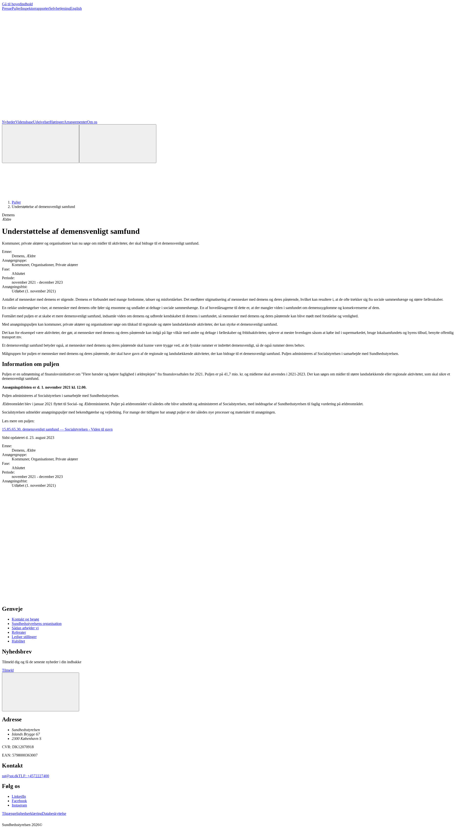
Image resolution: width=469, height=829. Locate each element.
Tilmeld (8, 670)
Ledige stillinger (24, 637)
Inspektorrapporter (35, 8)
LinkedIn (19, 796)
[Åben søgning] (40, 143)
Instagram (19, 805)
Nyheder (8, 122)
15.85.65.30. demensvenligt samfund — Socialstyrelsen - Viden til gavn (57, 429)
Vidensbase (24, 122)
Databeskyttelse (54, 813)
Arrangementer (75, 122)
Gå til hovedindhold (17, 4)
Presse (7, 8)
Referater (19, 632)
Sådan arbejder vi (25, 628)
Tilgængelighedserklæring (22, 813)
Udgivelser (41, 122)
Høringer (57, 122)
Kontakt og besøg (25, 619)
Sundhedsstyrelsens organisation (37, 624)
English (76, 8)
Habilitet (18, 641)
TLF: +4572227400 (33, 776)
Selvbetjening (59, 8)
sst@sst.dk (10, 776)
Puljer (16, 8)
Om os (92, 122)
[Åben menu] (117, 143)
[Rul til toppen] (40, 692)
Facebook (19, 801)
